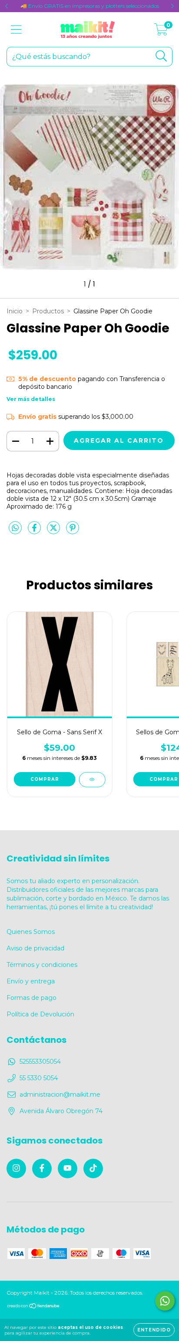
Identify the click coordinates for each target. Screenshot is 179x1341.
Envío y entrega (31, 981)
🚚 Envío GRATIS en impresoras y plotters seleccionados (89, 6)
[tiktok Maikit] (93, 1168)
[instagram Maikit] (16, 1168)
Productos (48, 311)
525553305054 (40, 1061)
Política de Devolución (40, 1014)
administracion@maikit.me (60, 1094)
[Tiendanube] (34, 1307)
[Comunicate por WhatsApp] (165, 1301)
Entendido (154, 1330)
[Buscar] (161, 56)
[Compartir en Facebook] (35, 531)
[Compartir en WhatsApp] (15, 528)
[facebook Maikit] (42, 1168)
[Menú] (16, 30)
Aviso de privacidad (35, 948)
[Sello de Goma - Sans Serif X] (92, 779)
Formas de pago (31, 998)
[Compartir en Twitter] (54, 531)
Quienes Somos (31, 932)
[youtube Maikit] (67, 1168)
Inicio (15, 311)
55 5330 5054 (39, 1078)
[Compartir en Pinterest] (72, 531)
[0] (161, 32)
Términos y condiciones (42, 965)
